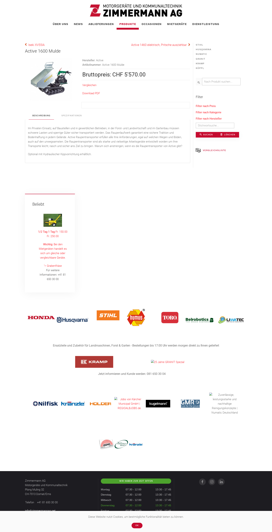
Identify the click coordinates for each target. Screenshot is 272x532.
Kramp (200, 63)
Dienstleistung (205, 24)
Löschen (229, 134)
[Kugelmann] (158, 403)
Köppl (200, 68)
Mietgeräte (177, 24)
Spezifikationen (71, 115)
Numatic (201, 54)
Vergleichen (89, 85)
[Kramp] (94, 361)
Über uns (60, 24)
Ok (137, 525)
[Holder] (100, 403)
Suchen (207, 134)
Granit (200, 59)
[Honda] (41, 317)
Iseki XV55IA (36, 45)
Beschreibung (41, 115)
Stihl (199, 45)
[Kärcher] (129, 403)
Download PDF (91, 93)
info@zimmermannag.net (40, 510)
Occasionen (152, 24)
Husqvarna (203, 49)
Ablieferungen (101, 24)
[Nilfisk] (45, 403)
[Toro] (169, 317)
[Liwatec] (231, 319)
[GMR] (190, 403)
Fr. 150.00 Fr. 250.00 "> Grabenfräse (52, 248)
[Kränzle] (73, 403)
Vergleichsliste (214, 150)
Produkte (127, 24)
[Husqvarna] (72, 319)
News (78, 24)
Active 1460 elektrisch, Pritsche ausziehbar (159, 45)
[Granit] (167, 362)
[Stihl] (108, 315)
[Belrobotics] (199, 319)
